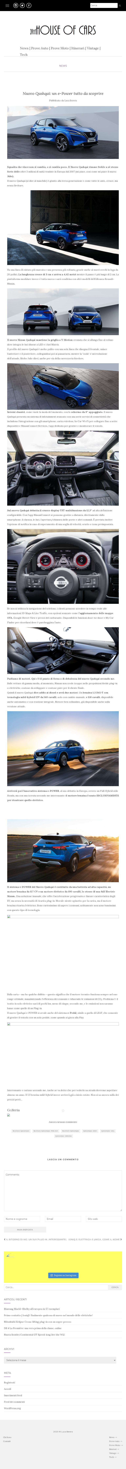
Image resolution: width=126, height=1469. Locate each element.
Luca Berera (70, 100)
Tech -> (112, 1457)
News (24, 48)
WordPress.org (12, 1408)
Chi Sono (7, 1437)
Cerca (115, 1287)
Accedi (7, 1388)
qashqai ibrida (63, 1136)
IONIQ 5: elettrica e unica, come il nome (94, 1239)
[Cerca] (120, 5)
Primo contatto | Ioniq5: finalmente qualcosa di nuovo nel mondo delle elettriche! (48, 1315)
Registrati (9, 1382)
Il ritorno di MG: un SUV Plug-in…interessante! (36, 1239)
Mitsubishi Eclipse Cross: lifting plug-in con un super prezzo (37, 1321)
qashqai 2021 (90, 1131)
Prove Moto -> (116, 1445)
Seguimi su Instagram (65, 1275)
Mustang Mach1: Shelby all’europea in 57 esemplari (32, 1308)
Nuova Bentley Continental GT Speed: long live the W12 (34, 1334)
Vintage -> (114, 1453)
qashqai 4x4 (107, 1131)
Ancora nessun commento (63, 1121)
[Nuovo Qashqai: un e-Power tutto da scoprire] (63, 132)
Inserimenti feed (13, 1395)
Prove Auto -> (115, 1441)
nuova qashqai (21, 1131)
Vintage (93, 48)
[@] (15, 1258)
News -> (113, 1437)
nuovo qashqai (70, 1131)
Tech (24, 54)
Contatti (6, 1441)
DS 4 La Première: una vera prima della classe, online (33, 1328)
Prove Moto (60, 48)
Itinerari (77, 48)
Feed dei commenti (14, 1401)
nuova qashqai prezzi (46, 1131)
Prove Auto (39, 48)
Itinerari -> (114, 1449)
